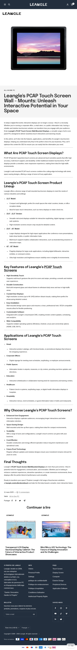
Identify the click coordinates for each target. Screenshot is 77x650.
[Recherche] (9, 4)
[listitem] (12, 500)
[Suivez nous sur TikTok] (61, 613)
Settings (31, 576)
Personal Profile (34, 572)
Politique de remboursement (38, 584)
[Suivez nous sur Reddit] (61, 619)
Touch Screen (57, 569)
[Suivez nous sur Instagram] (61, 608)
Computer (56, 576)
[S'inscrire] (34, 614)
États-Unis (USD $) (11, 627)
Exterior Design (58, 580)
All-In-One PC (9, 90)
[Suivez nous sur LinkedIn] (55, 619)
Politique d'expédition (36, 588)
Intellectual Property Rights (38, 596)
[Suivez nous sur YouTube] (55, 613)
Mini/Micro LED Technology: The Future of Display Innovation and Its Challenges (56, 549)
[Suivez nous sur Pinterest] (66, 608)
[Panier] (72, 4)
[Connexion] (67, 4)
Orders (30, 569)
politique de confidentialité (37, 580)
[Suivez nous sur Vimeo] (66, 613)
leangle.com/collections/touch (17, 483)
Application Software (60, 588)
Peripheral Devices (59, 584)
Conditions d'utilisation (36, 592)
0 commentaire (24, 492)
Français (24, 627)
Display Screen (58, 572)
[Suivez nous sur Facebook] (55, 608)
